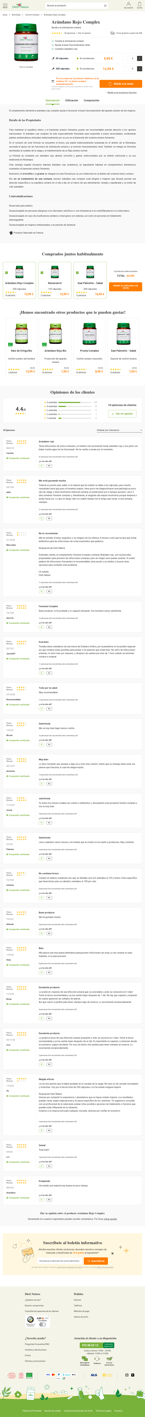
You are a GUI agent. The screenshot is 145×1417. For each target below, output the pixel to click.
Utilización (71, 100)
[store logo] (21, 5)
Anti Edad (16, 15)
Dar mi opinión (84, 33)
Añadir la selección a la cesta (125, 286)
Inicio (5, 15)
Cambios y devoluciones (35, 1350)
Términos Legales (103, 1411)
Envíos (28, 1355)
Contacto (118, 1411)
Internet (77, 1300)
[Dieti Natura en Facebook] (132, 1375)
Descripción (53, 100)
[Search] (105, 5)
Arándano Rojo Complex (19, 283)
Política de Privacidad (32, 1411)
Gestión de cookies (52, 1411)
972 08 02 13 (90, 1345)
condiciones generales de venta (69, 1267)
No (49, 466)
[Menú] (48, 1317)
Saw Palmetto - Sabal (90, 283)
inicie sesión (110, 1219)
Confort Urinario (32, 15)
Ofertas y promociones (35, 1361)
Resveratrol (55, 283)
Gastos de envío (81, 1317)
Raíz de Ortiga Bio (21, 350)
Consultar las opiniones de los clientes (42, 1311)
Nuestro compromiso (34, 1305)
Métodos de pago (81, 1311)
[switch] (42, 1324)
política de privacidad (105, 1267)
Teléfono (78, 1305)
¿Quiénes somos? (33, 1300)
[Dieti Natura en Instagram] (126, 1375)
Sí (41, 466)
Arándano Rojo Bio (55, 350)
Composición (91, 100)
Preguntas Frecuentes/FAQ (37, 1344)
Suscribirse (98, 1261)
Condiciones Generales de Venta (78, 1411)
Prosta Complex (89, 350)
